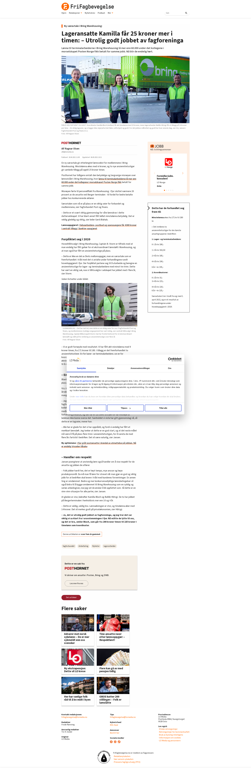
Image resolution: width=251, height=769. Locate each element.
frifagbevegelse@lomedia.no (74, 717)
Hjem (63, 13)
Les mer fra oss (76, 583)
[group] (168, 173)
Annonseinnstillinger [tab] (140, 368)
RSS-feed (114, 725)
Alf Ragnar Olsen (70, 149)
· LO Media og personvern (169, 740)
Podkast (101, 13)
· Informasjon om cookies (169, 737)
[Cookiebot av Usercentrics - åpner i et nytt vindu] (170, 360)
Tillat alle (163, 408)
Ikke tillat (88, 408)
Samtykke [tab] (81, 368)
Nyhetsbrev (90, 13)
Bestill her (114, 732)
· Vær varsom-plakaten (123, 759)
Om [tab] (169, 368)
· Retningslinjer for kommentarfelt (174, 732)
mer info (80, 396)
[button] (183, 173)
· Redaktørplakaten (121, 756)
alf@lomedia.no (67, 152)
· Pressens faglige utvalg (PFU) (126, 762)
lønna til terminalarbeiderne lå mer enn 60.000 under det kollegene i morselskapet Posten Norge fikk (98, 180)
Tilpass (124, 408)
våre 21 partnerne (83, 381)
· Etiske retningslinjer (168, 729)
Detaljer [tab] (110, 368)
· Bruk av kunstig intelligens (170, 734)
